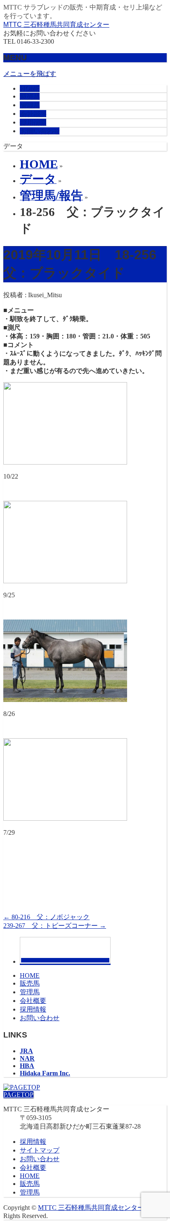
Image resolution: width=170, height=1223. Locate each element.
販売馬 (30, 983)
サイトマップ (39, 1150)
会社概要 (33, 1000)
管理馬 (30, 991)
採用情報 (33, 1009)
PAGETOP (18, 1094)
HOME (30, 975)
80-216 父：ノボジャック (46, 916)
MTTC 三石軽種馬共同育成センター (56, 24)
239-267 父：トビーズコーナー (54, 925)
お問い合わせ (39, 1017)
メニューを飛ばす (29, 73)
